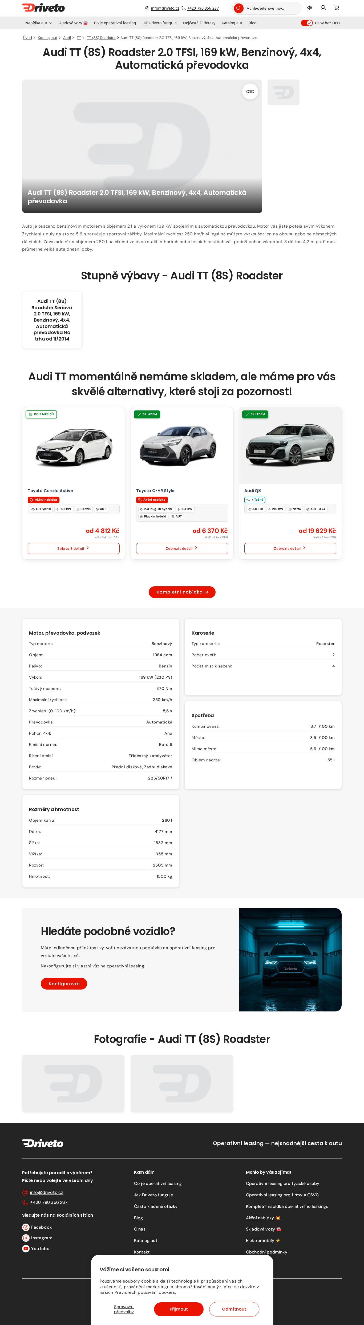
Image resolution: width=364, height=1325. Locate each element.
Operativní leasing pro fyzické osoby (282, 1183)
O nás (139, 1229)
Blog (138, 1218)
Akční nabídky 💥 (263, 1218)
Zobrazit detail (70, 548)
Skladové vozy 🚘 (263, 1229)
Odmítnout (234, 1309)
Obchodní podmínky (266, 1252)
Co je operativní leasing (158, 1183)
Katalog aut (145, 1240)
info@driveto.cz (165, 8)
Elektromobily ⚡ (263, 1240)
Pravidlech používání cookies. (145, 1292)
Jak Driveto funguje (153, 1195)
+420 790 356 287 (203, 8)
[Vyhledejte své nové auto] (239, 8)
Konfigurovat (64, 984)
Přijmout (179, 1309)
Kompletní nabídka (180, 592)
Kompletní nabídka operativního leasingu (287, 1206)
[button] (38, 23)
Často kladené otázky (155, 1206)
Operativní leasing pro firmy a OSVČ (282, 1195)
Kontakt (141, 1252)
